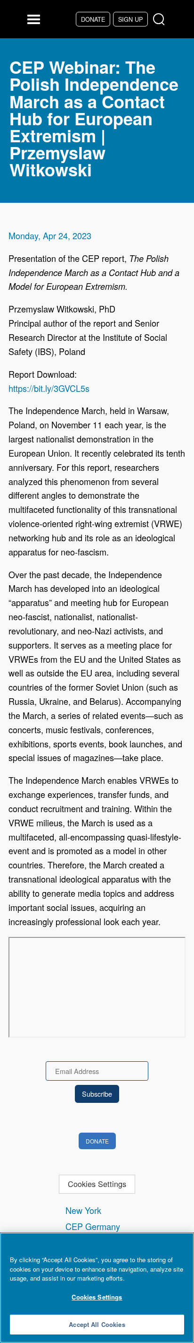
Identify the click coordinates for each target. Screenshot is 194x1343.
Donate (93, 19)
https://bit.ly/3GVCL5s (48, 388)
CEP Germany (92, 1226)
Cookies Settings (97, 1183)
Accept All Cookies (97, 1324)
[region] (97, 1287)
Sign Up (130, 19)
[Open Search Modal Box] (161, 19)
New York (83, 1210)
